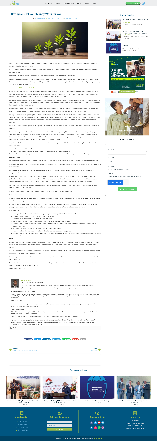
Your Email (111, 157)
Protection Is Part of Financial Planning (97, 401)
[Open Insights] (82, 3)
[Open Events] (96, 3)
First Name (111, 149)
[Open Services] (61, 3)
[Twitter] (95, 422)
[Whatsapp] (15, 328)
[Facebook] (13, 328)
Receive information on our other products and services (125, 176)
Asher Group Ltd (97, 438)
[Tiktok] (102, 427)
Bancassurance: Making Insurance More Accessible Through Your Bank (135, 20)
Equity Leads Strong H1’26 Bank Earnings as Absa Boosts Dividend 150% (134, 32)
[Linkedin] (11, 328)
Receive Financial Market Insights (119, 169)
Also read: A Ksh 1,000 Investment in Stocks (22, 88)
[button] (143, 3)
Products (110, 173)
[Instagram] (95, 427)
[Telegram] (102, 422)
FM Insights (111, 166)
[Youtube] (99, 422)
